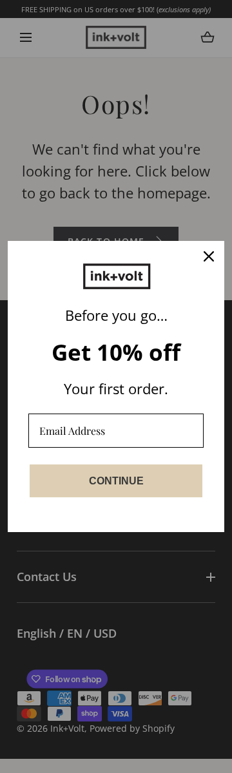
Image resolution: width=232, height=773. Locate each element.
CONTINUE (116, 480)
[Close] (208, 256)
